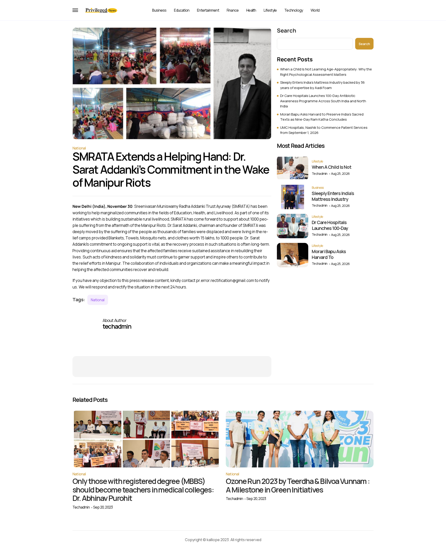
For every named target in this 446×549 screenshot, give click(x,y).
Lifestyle (270, 10)
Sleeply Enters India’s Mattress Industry (333, 196)
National (79, 148)
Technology (293, 10)
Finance (233, 10)
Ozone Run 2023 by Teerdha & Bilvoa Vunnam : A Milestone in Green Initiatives (298, 485)
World (315, 10)
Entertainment (208, 10)
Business (159, 10)
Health (251, 10)
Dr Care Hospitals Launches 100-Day (330, 225)
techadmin (320, 173)
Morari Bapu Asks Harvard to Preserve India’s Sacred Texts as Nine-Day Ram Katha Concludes (322, 117)
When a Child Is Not (331, 167)
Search (286, 30)
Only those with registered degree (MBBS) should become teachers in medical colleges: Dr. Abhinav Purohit (143, 489)
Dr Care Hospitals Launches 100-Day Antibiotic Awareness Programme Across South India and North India (323, 101)
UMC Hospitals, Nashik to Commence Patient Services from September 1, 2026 (323, 130)
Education (181, 10)
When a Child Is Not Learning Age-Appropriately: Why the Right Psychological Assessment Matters (326, 72)
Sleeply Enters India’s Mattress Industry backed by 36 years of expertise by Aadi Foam (322, 85)
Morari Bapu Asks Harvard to (329, 254)
